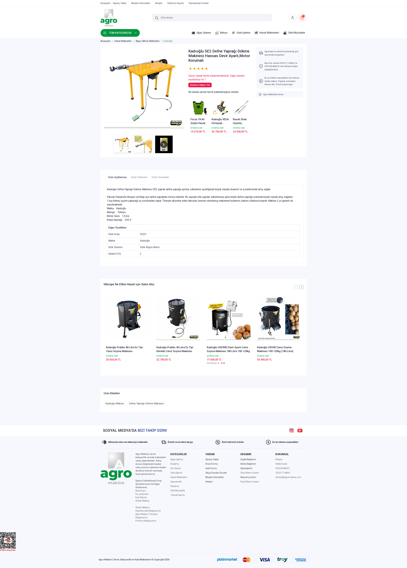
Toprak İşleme (177, 495)
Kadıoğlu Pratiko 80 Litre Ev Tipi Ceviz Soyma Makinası (124, 349)
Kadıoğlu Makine (114, 403)
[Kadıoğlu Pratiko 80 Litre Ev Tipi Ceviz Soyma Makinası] (127, 318)
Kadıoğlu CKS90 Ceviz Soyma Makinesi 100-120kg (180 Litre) (275, 349)
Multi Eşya (140, 490)
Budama (174, 464)
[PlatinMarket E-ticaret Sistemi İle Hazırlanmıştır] (227, 559)
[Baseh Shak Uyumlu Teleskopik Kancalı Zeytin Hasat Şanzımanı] (241, 108)
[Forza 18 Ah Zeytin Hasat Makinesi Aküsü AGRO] (199, 108)
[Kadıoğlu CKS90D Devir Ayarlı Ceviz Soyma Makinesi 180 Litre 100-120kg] (228, 318)
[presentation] (296, 287)
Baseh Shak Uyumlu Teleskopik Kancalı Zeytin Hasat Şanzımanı (241, 121)
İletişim (279, 459)
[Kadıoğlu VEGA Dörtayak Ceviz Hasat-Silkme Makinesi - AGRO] (220, 108)
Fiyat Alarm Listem (249, 481)
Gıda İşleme (176, 472)
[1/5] (190, 68)
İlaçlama (174, 486)
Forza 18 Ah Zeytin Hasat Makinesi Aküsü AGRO (197, 121)
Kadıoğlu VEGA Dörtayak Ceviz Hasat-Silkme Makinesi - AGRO (220, 121)
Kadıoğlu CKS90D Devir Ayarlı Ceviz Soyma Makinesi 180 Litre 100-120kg (228, 349)
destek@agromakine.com (288, 477)
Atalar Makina (142, 500)
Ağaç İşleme (176, 459)
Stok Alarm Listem (249, 472)
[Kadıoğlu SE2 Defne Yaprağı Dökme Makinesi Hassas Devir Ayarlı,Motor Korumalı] (144, 89)
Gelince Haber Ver (200, 85)
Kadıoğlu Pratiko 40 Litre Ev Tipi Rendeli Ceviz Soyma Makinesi (174, 349)
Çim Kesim (175, 468)
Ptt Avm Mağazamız (145, 521)
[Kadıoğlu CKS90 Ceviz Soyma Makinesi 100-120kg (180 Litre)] (279, 318)
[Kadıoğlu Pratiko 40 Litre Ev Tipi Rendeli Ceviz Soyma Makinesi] (178, 318)
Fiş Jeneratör (142, 494)
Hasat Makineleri (178, 477)
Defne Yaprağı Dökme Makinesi (146, 403)
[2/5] (192, 68)
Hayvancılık (176, 481)
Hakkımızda (281, 464)
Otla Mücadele (177, 490)
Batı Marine (141, 497)
